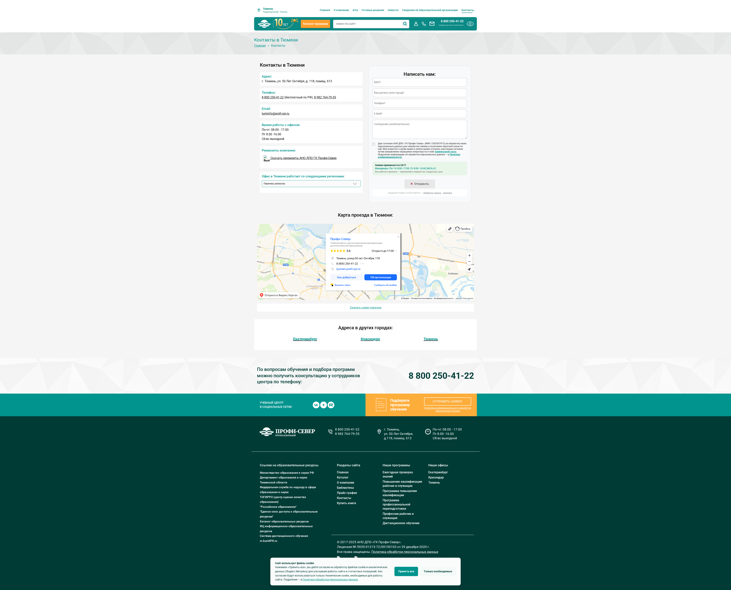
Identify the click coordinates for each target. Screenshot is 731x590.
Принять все (406, 571)
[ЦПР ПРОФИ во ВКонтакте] (316, 404)
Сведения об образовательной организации (430, 10)
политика (447, 193)
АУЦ (355, 10)
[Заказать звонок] (424, 23)
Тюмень (431, 339)
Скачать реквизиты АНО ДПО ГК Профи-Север (303, 158)
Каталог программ (315, 24)
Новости (393, 10)
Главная (325, 10)
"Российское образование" (278, 507)
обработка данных (432, 193)
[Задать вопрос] (432, 23)
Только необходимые (438, 571)
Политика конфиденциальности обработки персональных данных (447, 409)
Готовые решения (373, 10)
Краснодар (370, 339)
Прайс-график (347, 493)
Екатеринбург (305, 339)
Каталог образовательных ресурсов (284, 521)
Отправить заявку (447, 401)
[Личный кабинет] (416, 23)
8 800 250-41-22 (452, 21)
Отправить (421, 184)
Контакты (467, 10)
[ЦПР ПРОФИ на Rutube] (331, 404)
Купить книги (346, 503)
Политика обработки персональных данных (404, 552)
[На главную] (264, 24)
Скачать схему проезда (365, 307)
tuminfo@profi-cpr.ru (275, 113)
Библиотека (345, 488)
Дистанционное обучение (401, 523)
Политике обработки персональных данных (330, 579)
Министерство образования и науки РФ (287, 472)
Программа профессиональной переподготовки (396, 504)
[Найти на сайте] (405, 23)
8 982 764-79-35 (325, 97)
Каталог (343, 477)
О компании (341, 10)
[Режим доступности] (470, 24)
